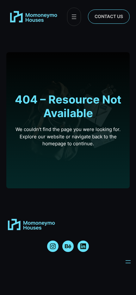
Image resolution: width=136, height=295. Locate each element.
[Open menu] (74, 17)
